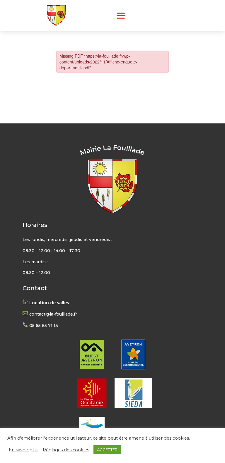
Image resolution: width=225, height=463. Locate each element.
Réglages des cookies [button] (66, 449)
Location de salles (49, 302)
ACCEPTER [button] (107, 449)
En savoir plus (23, 449)
